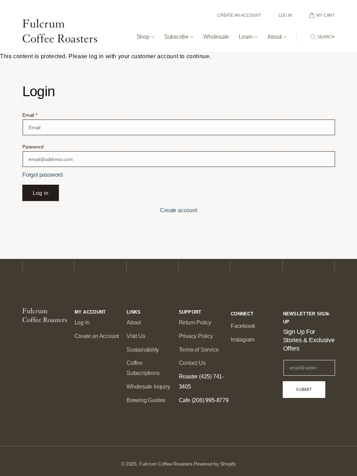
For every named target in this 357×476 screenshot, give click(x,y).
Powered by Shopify (215, 464)
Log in (40, 193)
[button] (145, 31)
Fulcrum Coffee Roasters (165, 464)
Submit (304, 389)
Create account (178, 210)
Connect (242, 313)
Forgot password (42, 175)
